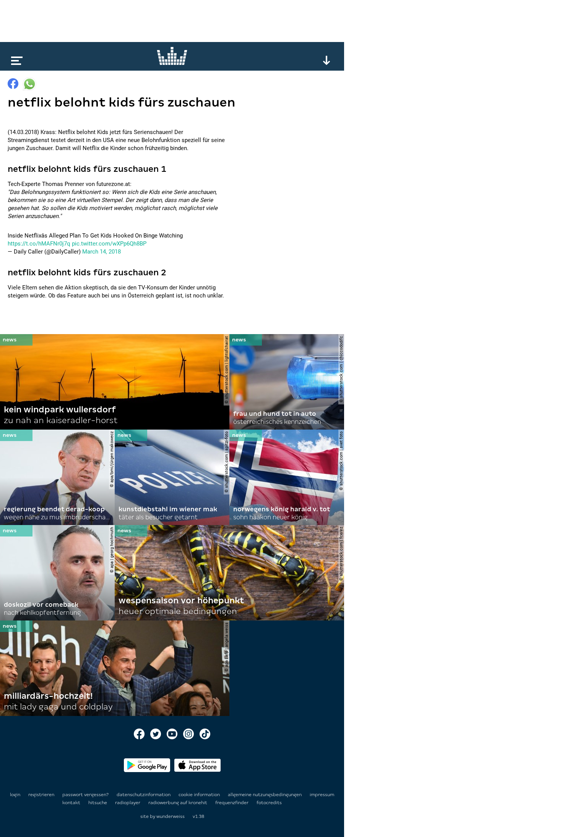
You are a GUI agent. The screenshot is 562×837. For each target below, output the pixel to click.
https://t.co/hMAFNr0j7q (39, 243)
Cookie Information (200, 794)
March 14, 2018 (101, 251)
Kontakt (71, 802)
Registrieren (41, 794)
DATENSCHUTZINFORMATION (144, 794)
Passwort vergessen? (85, 794)
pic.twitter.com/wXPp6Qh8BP (109, 243)
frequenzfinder (232, 802)
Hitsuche (98, 802)
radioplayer (128, 802)
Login (15, 794)
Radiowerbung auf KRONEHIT (178, 802)
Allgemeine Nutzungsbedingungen (265, 794)
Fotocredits (269, 802)
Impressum (322, 794)
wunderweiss (170, 816)
